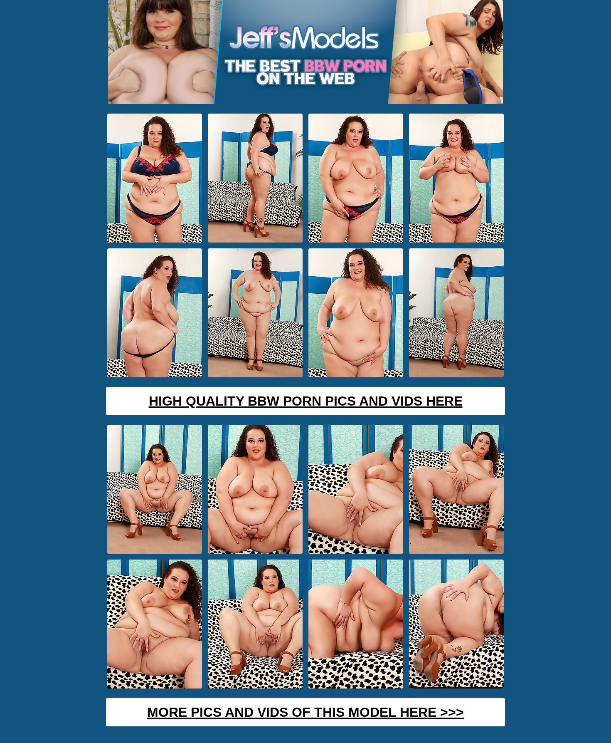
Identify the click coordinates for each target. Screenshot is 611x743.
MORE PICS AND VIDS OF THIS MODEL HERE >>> (305, 712)
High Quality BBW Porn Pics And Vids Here (306, 401)
